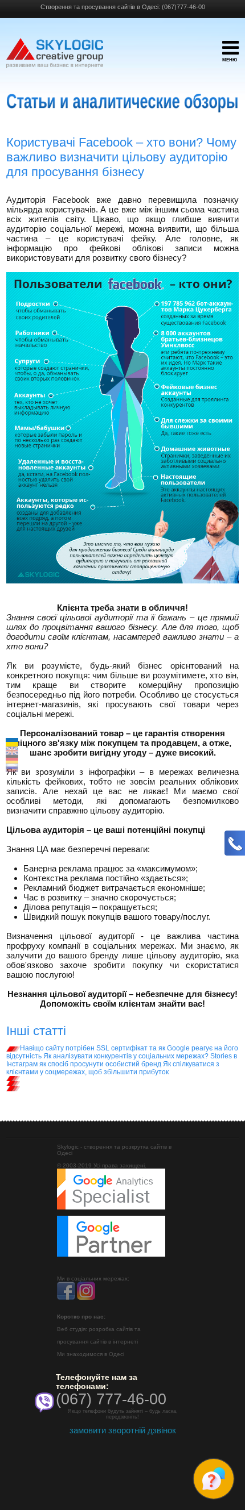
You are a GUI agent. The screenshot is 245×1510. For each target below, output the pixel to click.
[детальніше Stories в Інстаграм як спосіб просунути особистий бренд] (13, 1083)
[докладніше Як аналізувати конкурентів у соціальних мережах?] (13, 1078)
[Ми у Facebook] (66, 1298)
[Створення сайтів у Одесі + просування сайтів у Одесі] (54, 58)
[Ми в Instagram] (86, 1298)
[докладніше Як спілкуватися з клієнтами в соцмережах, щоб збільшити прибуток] (13, 1088)
